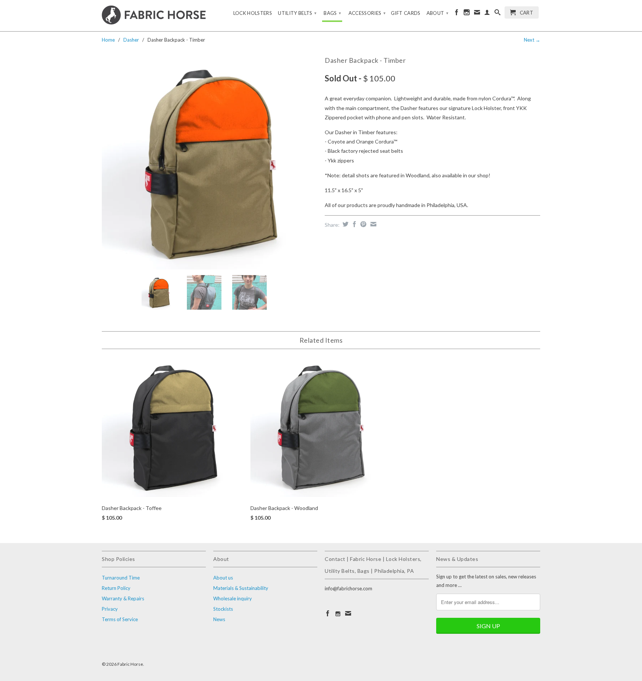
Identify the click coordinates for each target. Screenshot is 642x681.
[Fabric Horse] (154, 16)
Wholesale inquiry (232, 598)
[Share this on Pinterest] (362, 224)
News (219, 619)
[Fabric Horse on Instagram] (467, 13)
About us (223, 578)
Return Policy (116, 588)
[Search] (497, 13)
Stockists (223, 609)
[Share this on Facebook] (353, 224)
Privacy (110, 609)
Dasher (131, 40)
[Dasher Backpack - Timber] (209, 162)
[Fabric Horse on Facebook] (457, 13)
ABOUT (437, 13)
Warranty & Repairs (123, 598)
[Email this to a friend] (372, 224)
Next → (532, 40)
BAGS (332, 13)
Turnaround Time (121, 578)
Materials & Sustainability (240, 588)
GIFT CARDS (406, 13)
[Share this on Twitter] (344, 224)
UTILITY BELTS (297, 13)
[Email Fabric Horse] (477, 13)
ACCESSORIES (367, 13)
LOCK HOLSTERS (252, 13)
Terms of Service (120, 619)
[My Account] (487, 13)
